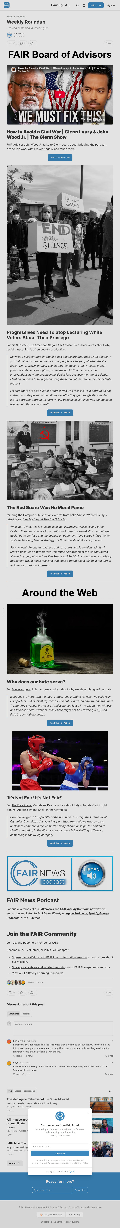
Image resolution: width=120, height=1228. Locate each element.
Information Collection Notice (59, 1163)
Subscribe (60, 1153)
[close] (88, 1112)
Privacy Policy (82, 1163)
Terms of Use (74, 1160)
